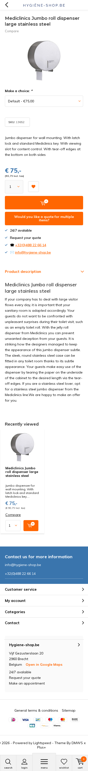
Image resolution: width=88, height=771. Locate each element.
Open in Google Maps (44, 664)
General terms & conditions (36, 710)
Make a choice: (18, 91)
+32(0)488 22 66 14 (30, 245)
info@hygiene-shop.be (33, 252)
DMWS (77, 743)
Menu (44, 767)
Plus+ (41, 747)
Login (24, 767)
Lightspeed (42, 743)
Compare (12, 31)
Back (6, 5)
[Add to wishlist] (33, 186)
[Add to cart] (30, 525)
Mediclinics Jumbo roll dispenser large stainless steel (21, 472)
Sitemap (69, 710)
